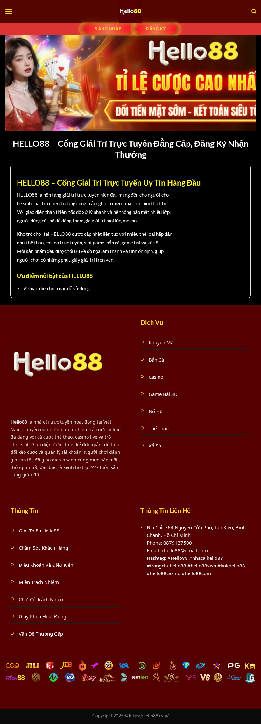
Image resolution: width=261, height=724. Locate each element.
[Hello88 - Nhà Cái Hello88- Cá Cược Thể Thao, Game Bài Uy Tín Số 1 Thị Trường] (130, 11)
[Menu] (8, 11)
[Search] (253, 11)
